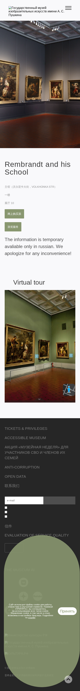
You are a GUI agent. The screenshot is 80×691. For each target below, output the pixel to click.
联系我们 (12, 486)
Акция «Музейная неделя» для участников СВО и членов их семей (36, 452)
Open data (15, 476)
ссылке (31, 617)
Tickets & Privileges (26, 429)
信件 (8, 526)
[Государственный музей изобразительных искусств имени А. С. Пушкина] (37, 15)
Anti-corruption (22, 467)
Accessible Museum (25, 438)
